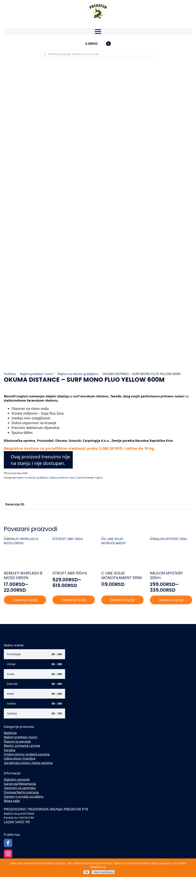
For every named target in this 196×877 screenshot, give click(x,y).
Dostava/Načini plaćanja (21, 792)
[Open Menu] (98, 31)
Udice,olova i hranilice (19, 758)
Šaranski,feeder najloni (90, 477)
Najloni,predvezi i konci (36, 374)
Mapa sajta (12, 801)
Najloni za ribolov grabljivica (78, 374)
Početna (10, 374)
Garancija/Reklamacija (20, 784)
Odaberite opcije (25, 600)
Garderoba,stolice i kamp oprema (28, 763)
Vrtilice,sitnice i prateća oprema (27, 754)
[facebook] (8, 843)
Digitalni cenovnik (17, 779)
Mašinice (10, 733)
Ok (86, 872)
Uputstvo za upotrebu (20, 788)
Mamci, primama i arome (22, 746)
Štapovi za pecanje (17, 741)
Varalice (9, 750)
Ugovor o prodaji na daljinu (23, 796)
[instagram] (8, 853)
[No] (191, 868)
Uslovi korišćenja (103, 872)
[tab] (15, 504)
